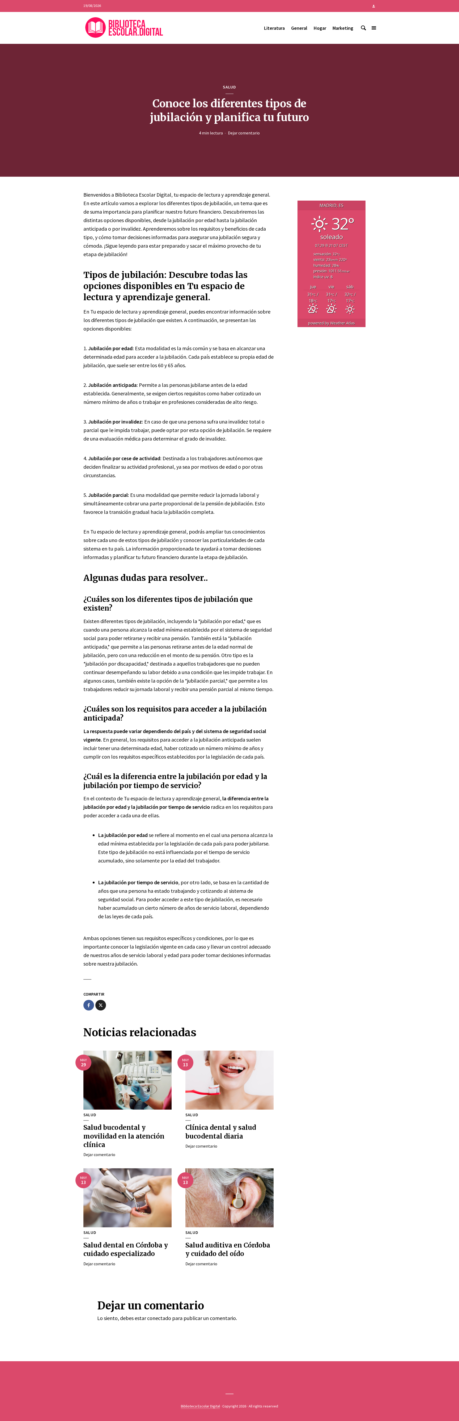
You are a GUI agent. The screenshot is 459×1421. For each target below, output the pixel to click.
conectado (159, 1318)
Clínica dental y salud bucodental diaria (220, 1131)
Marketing (343, 28)
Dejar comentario (244, 133)
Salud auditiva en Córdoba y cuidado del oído (227, 1249)
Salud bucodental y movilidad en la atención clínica (123, 1136)
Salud (229, 87)
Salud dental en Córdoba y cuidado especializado (125, 1249)
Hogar (320, 28)
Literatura (274, 28)
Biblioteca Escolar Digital (200, 1406)
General (299, 28)
